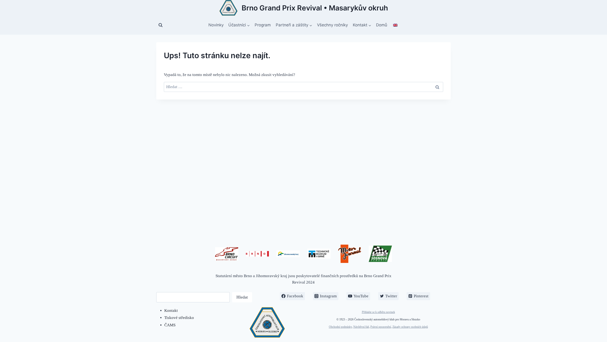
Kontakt (171, 310)
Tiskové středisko (179, 317)
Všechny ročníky (332, 25)
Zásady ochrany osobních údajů (410, 326)
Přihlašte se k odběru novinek (378, 312)
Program (263, 25)
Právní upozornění (380, 326)
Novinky (216, 25)
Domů (381, 25)
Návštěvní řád (361, 326)
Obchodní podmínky (340, 326)
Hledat (242, 297)
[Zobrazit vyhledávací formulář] (160, 25)
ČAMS (169, 325)
